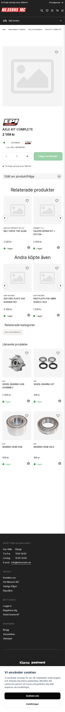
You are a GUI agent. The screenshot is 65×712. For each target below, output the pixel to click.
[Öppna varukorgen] (57, 11)
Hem (4, 29)
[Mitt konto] (52, 11)
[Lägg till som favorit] (47, 11)
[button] (57, 51)
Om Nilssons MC (11, 582)
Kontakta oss (9, 577)
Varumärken (9, 634)
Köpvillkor (8, 590)
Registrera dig (10, 610)
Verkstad (7, 638)
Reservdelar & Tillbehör (17, 29)
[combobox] (32, 20)
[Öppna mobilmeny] (62, 11)
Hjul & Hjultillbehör (35, 29)
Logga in (7, 606)
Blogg (6, 629)
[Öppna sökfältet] (41, 11)
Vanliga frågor (10, 586)
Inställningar (32, 704)
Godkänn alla (32, 696)
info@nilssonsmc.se (21, 562)
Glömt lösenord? (11, 614)
